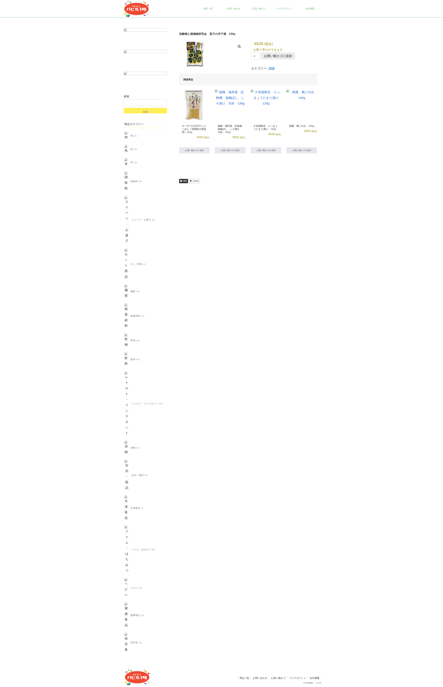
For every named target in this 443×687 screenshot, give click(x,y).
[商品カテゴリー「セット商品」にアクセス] (127, 264)
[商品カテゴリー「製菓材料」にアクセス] (127, 316)
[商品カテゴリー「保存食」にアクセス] (127, 642)
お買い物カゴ (278, 678)
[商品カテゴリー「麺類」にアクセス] (127, 291)
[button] (239, 46)
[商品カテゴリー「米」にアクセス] (127, 162)
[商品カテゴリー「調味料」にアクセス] (127, 181)
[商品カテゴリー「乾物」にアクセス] (127, 340)
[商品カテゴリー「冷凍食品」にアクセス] (127, 508)
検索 (126, 96)
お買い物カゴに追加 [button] (194, 150)
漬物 (271, 68)
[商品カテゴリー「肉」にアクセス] (127, 136)
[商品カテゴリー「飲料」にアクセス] (127, 359)
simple (196, 181)
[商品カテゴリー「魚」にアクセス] (127, 149)
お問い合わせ (260, 678)
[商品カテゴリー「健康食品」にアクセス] (127, 615)
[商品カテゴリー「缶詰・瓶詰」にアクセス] (127, 475)
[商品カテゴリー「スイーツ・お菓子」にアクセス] (127, 220)
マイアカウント (297, 678)
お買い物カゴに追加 (278, 56)
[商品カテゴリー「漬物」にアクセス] (127, 448)
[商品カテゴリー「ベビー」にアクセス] (127, 588)
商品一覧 (244, 678)
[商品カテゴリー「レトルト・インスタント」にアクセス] (127, 403)
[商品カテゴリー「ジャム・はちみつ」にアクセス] (127, 549)
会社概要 (314, 678)
